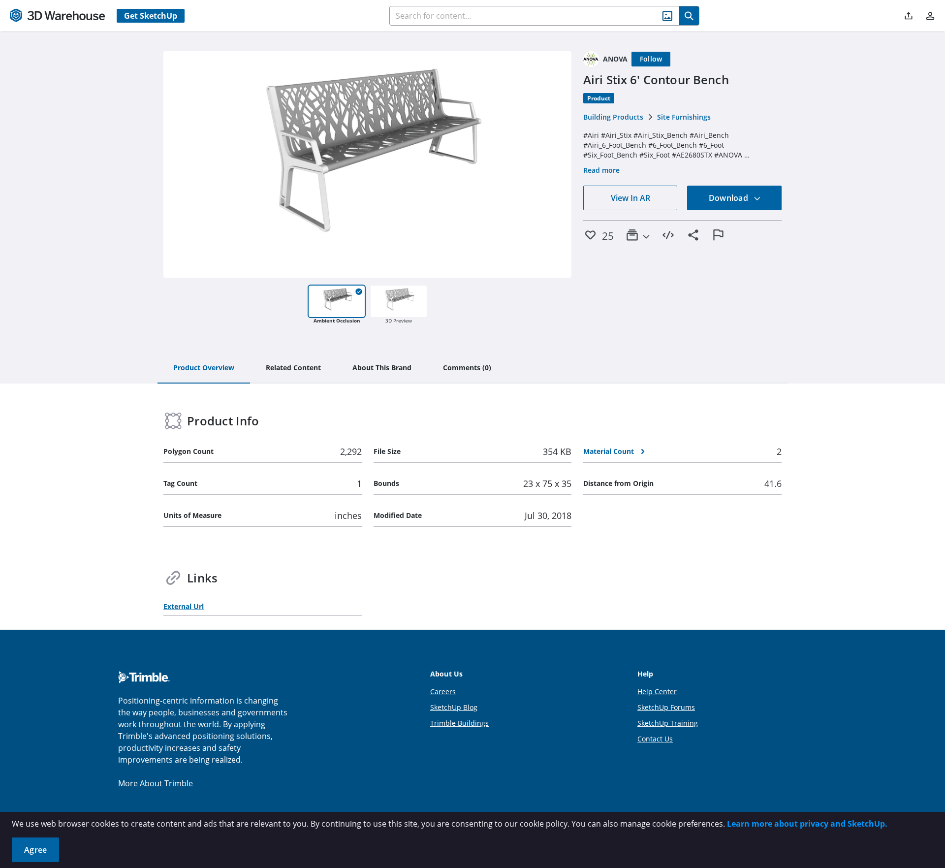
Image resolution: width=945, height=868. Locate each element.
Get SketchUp (150, 15)
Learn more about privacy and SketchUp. (807, 823)
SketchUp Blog (453, 707)
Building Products (613, 117)
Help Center (657, 691)
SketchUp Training (667, 723)
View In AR (630, 198)
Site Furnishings (684, 117)
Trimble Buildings (459, 723)
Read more (601, 170)
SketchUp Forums (666, 707)
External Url (183, 606)
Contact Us (655, 738)
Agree (35, 849)
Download (729, 198)
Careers (443, 691)
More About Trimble (155, 783)
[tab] (204, 368)
